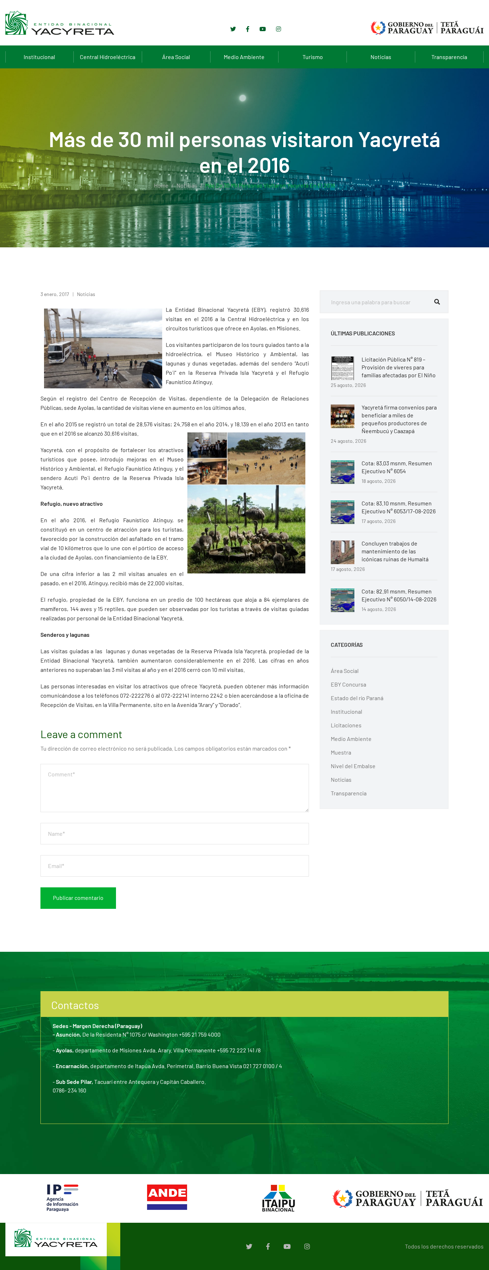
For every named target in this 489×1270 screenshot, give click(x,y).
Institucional (39, 56)
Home (161, 185)
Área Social (176, 56)
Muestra (341, 752)
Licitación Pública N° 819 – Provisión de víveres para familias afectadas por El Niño (399, 367)
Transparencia (449, 56)
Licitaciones (346, 725)
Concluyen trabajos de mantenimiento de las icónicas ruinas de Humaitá (395, 551)
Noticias (381, 56)
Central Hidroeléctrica (107, 56)
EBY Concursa (348, 684)
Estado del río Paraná (357, 697)
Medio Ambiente (244, 56)
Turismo (312, 56)
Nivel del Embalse (353, 765)
